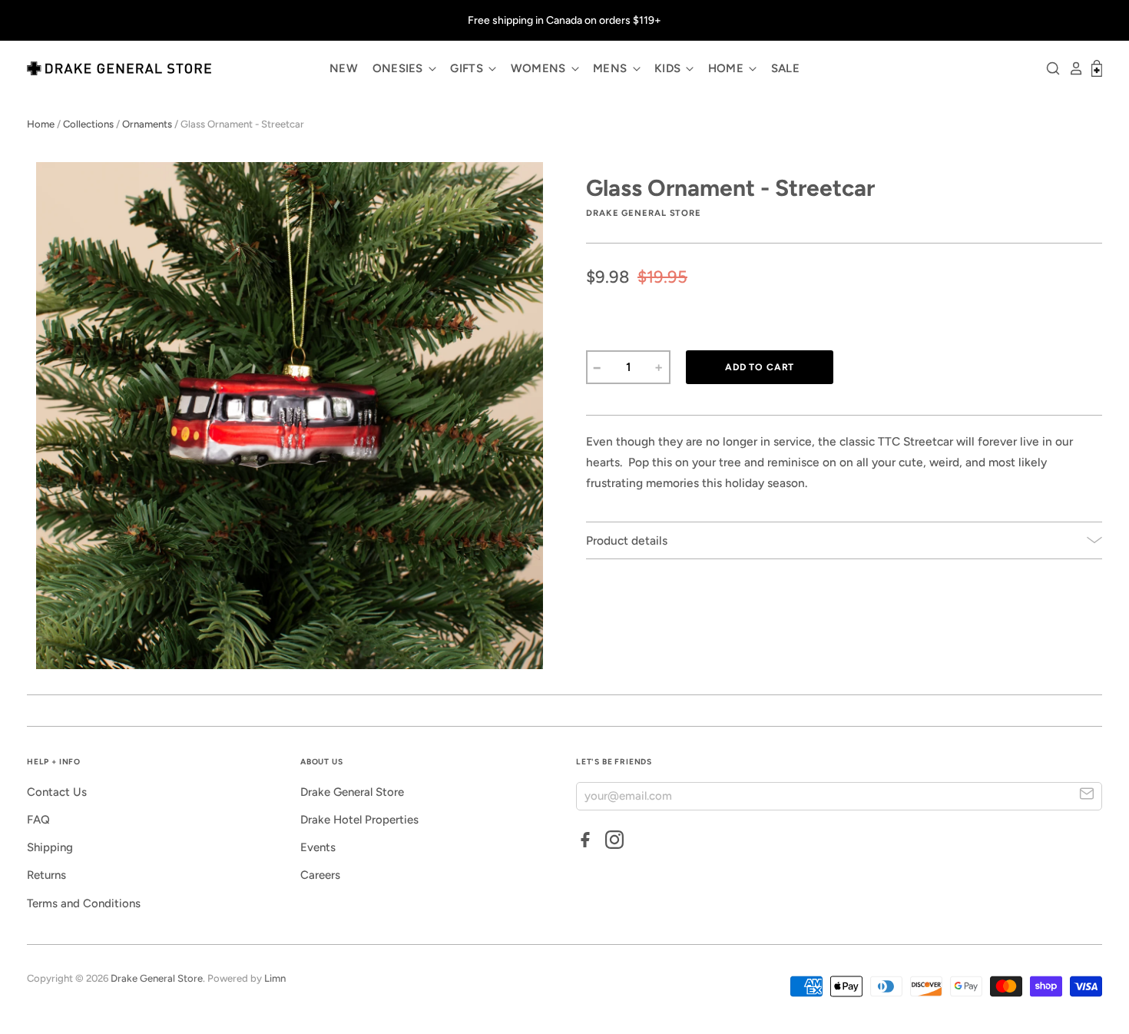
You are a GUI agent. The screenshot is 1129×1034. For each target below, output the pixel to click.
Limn (275, 978)
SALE (785, 68)
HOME (727, 68)
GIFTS (468, 68)
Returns (46, 875)
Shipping (50, 847)
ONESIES (399, 68)
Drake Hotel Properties (359, 820)
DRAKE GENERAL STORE (643, 212)
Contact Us (57, 792)
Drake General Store (352, 792)
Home (41, 124)
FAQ (38, 820)
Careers (320, 875)
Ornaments (147, 124)
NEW (343, 68)
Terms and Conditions (84, 903)
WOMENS (540, 68)
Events (318, 847)
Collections (88, 124)
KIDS (669, 68)
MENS (612, 68)
